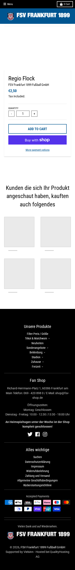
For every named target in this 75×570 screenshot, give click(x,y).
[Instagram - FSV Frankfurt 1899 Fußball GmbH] (45, 434)
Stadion (36, 357)
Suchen (37, 457)
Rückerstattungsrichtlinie (37, 485)
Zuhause (36, 361)
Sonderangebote (36, 347)
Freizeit (36, 366)
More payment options (38, 149)
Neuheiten (37, 343)
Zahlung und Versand (37, 475)
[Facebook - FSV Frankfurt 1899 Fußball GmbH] (37, 434)
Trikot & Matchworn (36, 338)
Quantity (13, 108)
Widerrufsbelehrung (37, 471)
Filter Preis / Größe (37, 333)
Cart (67, 4)
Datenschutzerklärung (37, 461)
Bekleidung (36, 352)
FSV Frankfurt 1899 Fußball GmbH (28, 85)
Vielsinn (29, 551)
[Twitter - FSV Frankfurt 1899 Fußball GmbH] (30, 434)
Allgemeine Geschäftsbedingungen (37, 480)
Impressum (37, 466)
